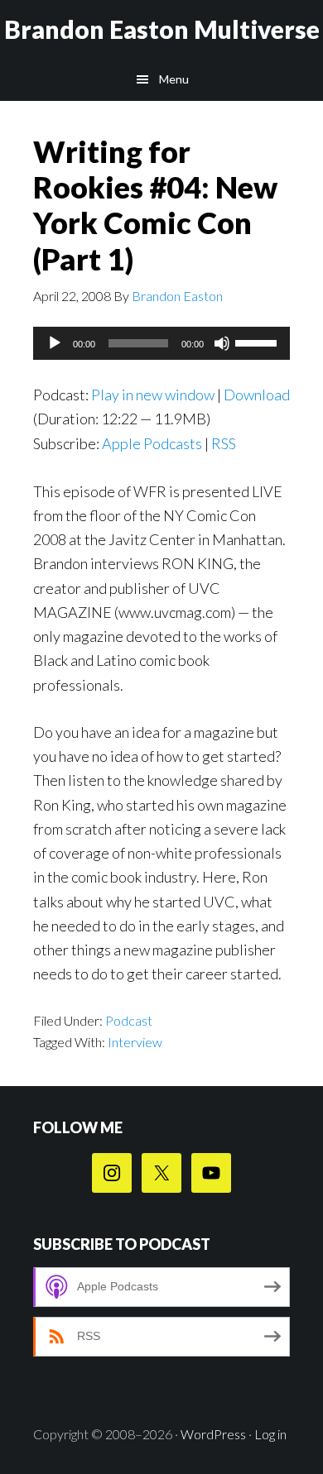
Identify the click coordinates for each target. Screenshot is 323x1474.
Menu (174, 79)
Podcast (128, 1020)
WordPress (213, 1434)
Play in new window (153, 394)
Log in (270, 1434)
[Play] (54, 343)
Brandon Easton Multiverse (162, 29)
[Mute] (222, 343)
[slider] (258, 342)
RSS (223, 443)
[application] (161, 343)
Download (257, 394)
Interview (135, 1042)
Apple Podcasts (152, 443)
